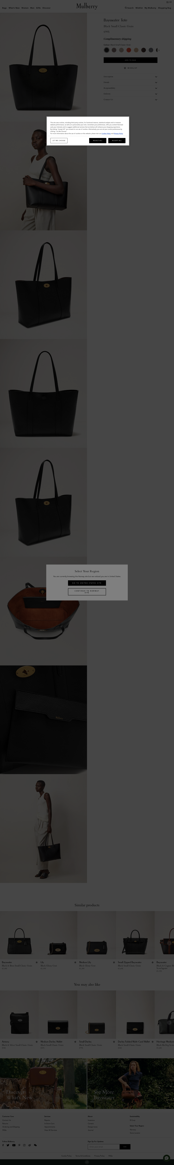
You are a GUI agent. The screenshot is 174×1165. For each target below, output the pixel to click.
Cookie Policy (106, 133)
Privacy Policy (118, 133)
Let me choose (58, 140)
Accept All (117, 140)
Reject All (97, 140)
